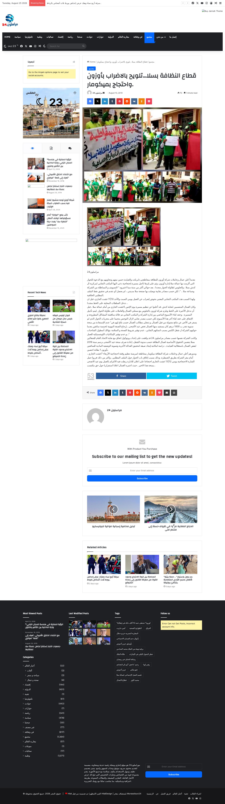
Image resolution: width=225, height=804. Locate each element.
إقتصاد (60, 37)
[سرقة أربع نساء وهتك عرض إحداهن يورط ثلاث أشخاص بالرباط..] (104, 564)
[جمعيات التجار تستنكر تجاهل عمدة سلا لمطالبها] (36, 190)
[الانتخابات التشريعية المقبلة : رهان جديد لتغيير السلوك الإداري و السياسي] (103, 632)
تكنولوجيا (29, 37)
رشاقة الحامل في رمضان (126, 659)
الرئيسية (150, 793)
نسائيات (50, 37)
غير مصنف (29, 727)
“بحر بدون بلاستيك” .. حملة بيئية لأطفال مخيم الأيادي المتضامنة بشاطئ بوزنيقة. (178, 580)
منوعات (28, 746)
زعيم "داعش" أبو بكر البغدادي (127, 664)
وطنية (39, 37)
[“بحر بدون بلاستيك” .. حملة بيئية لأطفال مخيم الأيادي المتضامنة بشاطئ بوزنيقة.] (180, 564)
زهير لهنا (146, 664)
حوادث (90, 37)
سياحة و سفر (33, 675)
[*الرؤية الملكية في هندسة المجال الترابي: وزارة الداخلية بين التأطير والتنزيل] (36, 163)
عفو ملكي (134, 670)
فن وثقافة (137, 37)
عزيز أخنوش (121, 670)
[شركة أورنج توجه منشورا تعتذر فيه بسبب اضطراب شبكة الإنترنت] (36, 203)
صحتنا (79, 37)
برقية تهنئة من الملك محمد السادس (129, 649)
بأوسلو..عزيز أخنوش (124, 644)
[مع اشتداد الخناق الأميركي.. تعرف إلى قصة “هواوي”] (36, 177)
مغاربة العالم (123, 37)
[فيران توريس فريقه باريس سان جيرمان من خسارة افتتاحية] (64, 306)
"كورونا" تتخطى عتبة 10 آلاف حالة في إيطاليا (133, 623)
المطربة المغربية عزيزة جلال (127, 633)
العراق (148, 628)
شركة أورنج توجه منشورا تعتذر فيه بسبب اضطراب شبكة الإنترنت (60, 203)
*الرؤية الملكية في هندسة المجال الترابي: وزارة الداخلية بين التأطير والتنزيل (59, 163)
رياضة (70, 37)
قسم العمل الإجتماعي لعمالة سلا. (129, 675)
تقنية (27, 694)
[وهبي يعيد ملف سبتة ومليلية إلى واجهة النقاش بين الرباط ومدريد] (75, 641)
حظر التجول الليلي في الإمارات (141, 654)
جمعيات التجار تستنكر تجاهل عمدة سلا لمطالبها (59, 188)
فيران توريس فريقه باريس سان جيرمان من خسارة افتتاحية (62, 318)
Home (7, 37)
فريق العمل (166, 793)
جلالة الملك (120, 654)
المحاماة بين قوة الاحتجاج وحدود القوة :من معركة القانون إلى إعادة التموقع (78, 3)
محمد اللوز (135, 680)
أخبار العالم (30, 665)
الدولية (111, 37)
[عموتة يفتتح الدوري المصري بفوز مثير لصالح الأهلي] (39, 306)
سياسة (18, 37)
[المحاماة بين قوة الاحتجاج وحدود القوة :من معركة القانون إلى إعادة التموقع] (142, 564)
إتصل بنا (172, 37)
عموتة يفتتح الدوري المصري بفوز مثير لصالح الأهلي (38, 318)
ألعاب (29, 670)
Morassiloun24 (134, 793)
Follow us (165, 613)
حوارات (100, 37)
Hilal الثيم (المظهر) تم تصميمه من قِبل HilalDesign (90, 793)
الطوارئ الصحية (135, 628)
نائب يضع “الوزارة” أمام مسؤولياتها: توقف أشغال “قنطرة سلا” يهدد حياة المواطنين (59, 220)
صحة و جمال (33, 680)
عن (157, 793)
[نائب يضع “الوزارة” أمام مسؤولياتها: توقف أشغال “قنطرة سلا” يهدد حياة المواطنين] (36, 218)
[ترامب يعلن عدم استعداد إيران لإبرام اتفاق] (89, 641)
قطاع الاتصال (121, 680)
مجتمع (149, 37)
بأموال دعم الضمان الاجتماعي (127, 638)
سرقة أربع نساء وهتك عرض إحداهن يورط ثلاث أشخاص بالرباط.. (103, 578)
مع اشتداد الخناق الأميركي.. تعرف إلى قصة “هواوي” (59, 176)
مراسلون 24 (97, 93)
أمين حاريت (120, 628)
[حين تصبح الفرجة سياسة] (103, 641)
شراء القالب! (195, 793)
